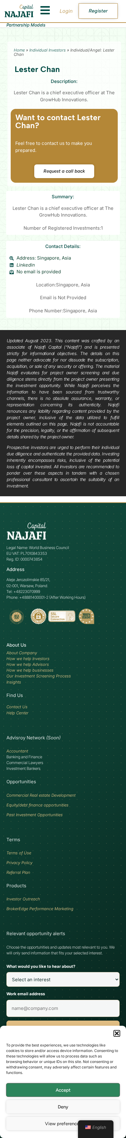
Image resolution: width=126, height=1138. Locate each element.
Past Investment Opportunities (34, 814)
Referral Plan (18, 872)
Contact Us (17, 706)
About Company (21, 652)
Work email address (25, 993)
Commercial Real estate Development (41, 795)
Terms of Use (18, 852)
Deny (63, 1107)
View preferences (63, 1123)
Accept (63, 1090)
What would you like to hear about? (40, 966)
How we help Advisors (27, 664)
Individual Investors (47, 50)
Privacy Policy (19, 862)
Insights (13, 682)
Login (66, 11)
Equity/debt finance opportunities (37, 804)
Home (19, 50)
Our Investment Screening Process (38, 675)
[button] (117, 1033)
